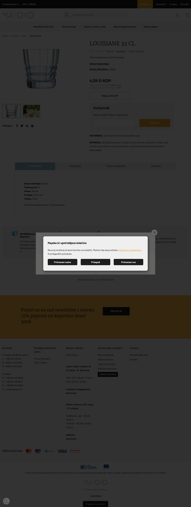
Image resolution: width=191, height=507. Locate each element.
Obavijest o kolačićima (129, 249)
